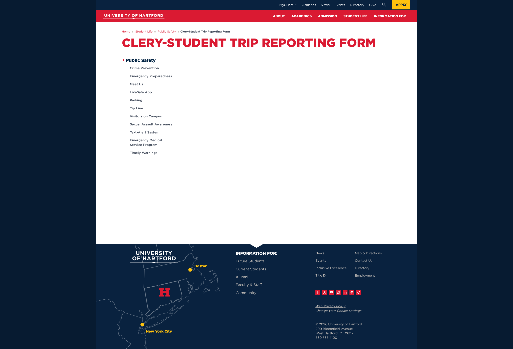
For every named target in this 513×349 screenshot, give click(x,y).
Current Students (251, 269)
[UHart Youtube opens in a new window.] (331, 292)
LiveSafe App (141, 92)
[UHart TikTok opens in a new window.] (358, 292)
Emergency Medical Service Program (146, 142)
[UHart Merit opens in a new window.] (351, 292)
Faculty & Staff (249, 284)
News (319, 253)
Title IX (320, 275)
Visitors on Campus (146, 116)
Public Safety (167, 31)
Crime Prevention (144, 68)
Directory (362, 268)
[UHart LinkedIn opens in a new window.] (345, 292)
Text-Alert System (144, 132)
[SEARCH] (384, 5)
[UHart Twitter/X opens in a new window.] (324, 292)
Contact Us (363, 260)
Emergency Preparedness (151, 76)
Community (246, 292)
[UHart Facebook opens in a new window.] (317, 292)
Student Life (143, 31)
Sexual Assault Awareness (151, 124)
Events (320, 260)
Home (126, 31)
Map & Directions (368, 253)
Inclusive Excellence (330, 268)
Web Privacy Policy (330, 306)
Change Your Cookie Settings (338, 311)
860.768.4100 (326, 338)
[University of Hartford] (133, 17)
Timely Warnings (143, 153)
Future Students (250, 261)
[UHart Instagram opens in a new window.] (338, 292)
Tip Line (136, 108)
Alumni (242, 277)
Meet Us (136, 84)
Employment (365, 275)
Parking (136, 100)
